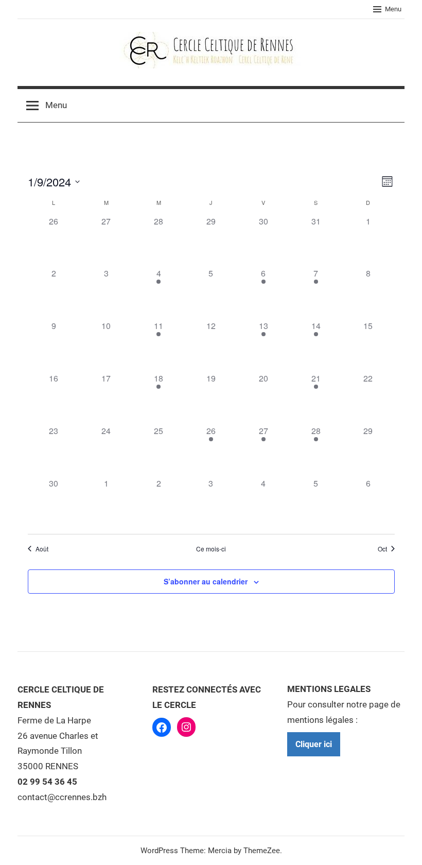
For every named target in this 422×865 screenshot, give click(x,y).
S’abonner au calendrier (206, 581)
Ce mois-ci (211, 549)
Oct (382, 549)
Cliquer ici (313, 744)
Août (42, 549)
